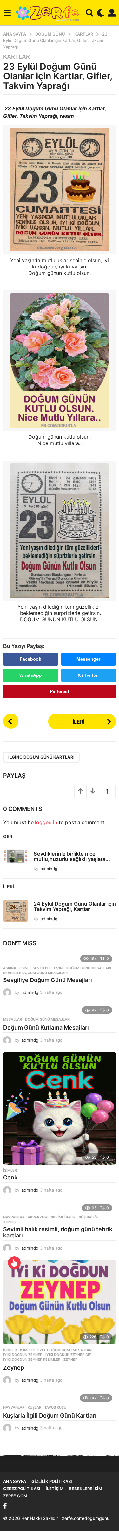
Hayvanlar (13, 1217)
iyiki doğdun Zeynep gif (68, 1355)
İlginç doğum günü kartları (41, 756)
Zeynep (70, 1359)
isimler (10, 1170)
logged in (46, 822)
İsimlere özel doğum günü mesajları (56, 1350)
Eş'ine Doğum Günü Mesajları (82, 968)
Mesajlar (12, 1019)
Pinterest (59, 691)
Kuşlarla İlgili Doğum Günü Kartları (49, 1415)
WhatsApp (30, 675)
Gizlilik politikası (51, 1481)
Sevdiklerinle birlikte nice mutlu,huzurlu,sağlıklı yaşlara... (72, 856)
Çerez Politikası (21, 1488)
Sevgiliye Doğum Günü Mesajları (47, 980)
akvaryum (38, 1217)
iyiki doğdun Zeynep (22, 1355)
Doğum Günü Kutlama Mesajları (46, 1027)
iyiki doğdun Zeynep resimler (31, 1359)
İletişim (54, 1488)
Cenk (10, 1177)
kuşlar (34, 1407)
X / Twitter (88, 675)
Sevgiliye (42, 968)
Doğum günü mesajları (47, 1019)
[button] (7, 12)
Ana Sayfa (14, 1481)
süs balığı (88, 1217)
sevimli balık (63, 1217)
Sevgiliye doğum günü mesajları (35, 973)
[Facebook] (5, 1506)
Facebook (30, 659)
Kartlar (16, 57)
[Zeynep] (59, 1302)
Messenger (88, 659)
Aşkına (9, 968)
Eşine (24, 968)
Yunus (9, 1222)
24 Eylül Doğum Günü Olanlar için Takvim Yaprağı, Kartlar (75, 906)
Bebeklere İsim (85, 1488)
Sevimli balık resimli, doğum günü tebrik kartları (57, 1232)
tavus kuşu (55, 1407)
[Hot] (14, 1262)
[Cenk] (59, 1108)
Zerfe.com (15, 1495)
